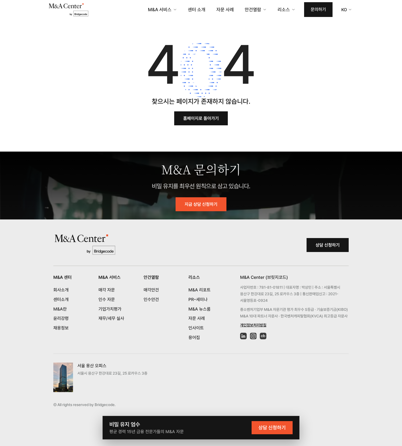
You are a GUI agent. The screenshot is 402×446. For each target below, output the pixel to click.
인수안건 (151, 299)
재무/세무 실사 (111, 318)
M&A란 (60, 309)
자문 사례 (225, 9)
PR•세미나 (198, 299)
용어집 (194, 337)
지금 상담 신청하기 (201, 204)
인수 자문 (106, 299)
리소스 (284, 9)
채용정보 (61, 328)
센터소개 (61, 299)
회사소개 (61, 289)
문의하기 (318, 9)
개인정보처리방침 (253, 325)
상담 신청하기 (328, 245)
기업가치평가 (109, 309)
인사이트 (196, 328)
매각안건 (151, 289)
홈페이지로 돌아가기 (201, 118)
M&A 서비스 (159, 9)
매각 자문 (106, 289)
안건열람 (253, 9)
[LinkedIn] (243, 336)
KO (344, 9)
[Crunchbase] (263, 336)
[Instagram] (253, 336)
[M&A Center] (68, 9)
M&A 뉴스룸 (199, 309)
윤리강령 (61, 318)
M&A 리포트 (199, 289)
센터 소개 (196, 9)
